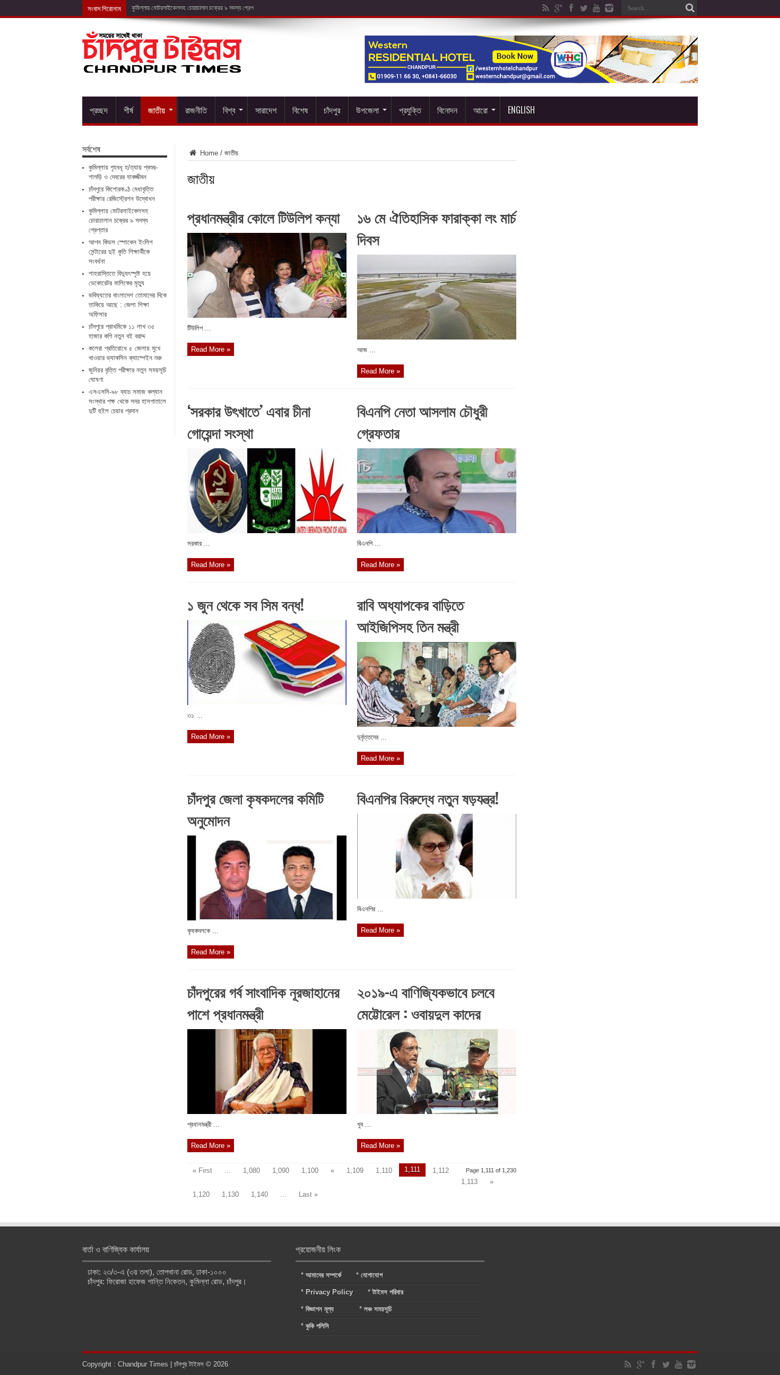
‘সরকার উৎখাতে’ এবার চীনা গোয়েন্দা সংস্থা (248, 421)
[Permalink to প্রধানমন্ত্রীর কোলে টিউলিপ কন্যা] (266, 315)
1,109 (354, 1170)
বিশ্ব (229, 109)
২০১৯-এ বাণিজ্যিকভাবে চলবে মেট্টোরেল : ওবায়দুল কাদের (426, 1002)
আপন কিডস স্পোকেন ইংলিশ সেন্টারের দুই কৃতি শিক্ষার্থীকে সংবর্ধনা (121, 251)
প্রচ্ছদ (99, 109)
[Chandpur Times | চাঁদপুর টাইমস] (161, 64)
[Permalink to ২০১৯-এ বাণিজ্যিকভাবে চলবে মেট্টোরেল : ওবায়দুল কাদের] (436, 1112)
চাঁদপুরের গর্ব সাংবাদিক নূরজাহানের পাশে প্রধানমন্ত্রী (263, 1002)
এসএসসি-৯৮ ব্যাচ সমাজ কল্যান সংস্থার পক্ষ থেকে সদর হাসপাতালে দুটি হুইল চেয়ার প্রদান (127, 401)
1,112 (440, 1170)
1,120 (201, 1194)
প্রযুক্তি (410, 109)
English (521, 109)
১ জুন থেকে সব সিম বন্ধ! (245, 604)
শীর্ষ (128, 109)
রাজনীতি (196, 109)
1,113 (469, 1182)
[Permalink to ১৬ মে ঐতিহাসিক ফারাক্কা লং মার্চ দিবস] (436, 337)
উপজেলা (367, 109)
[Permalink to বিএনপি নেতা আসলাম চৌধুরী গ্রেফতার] (436, 531)
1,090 (280, 1170)
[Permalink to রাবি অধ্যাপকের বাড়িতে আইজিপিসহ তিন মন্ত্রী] (436, 724)
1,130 (230, 1194)
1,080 (251, 1170)
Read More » (210, 349)
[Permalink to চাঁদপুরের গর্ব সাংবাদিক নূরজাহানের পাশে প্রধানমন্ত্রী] (266, 1112)
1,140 (259, 1194)
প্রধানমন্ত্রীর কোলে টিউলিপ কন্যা (263, 217)
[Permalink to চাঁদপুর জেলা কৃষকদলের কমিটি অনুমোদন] (266, 918)
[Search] (690, 8)
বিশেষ (300, 109)
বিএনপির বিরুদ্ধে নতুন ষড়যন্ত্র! (428, 797)
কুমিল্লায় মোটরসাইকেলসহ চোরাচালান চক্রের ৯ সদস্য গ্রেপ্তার (196, 8)
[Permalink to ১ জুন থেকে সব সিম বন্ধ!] (266, 703)
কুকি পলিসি (317, 1326)
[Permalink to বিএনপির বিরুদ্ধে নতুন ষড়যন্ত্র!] (436, 896)
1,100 (309, 1170)
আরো (480, 109)
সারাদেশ (265, 109)
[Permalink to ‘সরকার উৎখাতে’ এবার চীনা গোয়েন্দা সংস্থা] (266, 531)
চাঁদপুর (332, 109)
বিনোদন (447, 109)
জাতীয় (156, 109)
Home (208, 153)
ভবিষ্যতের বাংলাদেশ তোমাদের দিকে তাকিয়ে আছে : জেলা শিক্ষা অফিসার (128, 304)
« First (202, 1170)
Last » (308, 1194)
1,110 (384, 1170)
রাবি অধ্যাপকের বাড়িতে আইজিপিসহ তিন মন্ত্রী (410, 615)
